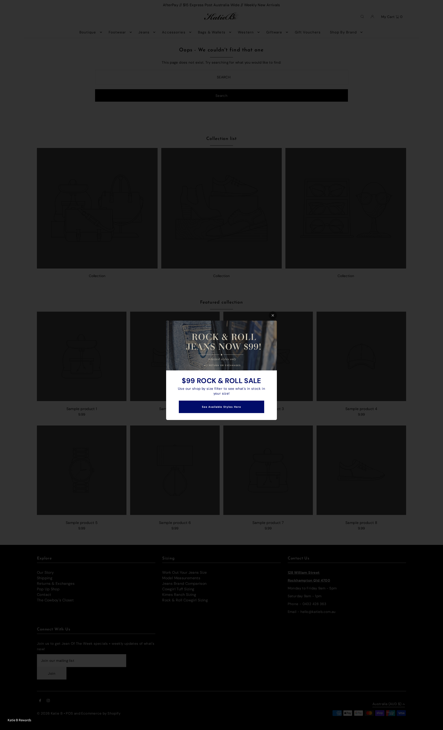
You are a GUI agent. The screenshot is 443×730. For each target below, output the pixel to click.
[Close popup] (273, 315)
